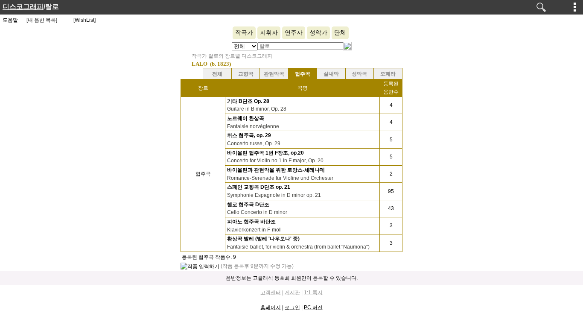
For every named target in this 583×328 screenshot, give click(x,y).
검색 (541, 7)
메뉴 (575, 7)
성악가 (318, 32)
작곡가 (244, 32)
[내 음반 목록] (41, 20)
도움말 (10, 20)
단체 (340, 32)
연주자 (294, 32)
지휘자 (269, 32)
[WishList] (84, 20)
